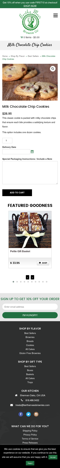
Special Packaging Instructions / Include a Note (27, 158)
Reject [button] (30, 463)
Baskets (30, 374)
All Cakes (30, 349)
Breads (30, 341)
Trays (30, 382)
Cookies (30, 345)
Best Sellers (33, 56)
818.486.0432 (32, 400)
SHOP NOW (30, 5)
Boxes (30, 370)
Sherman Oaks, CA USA (32, 395)
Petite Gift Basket (20, 251)
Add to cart (17, 193)
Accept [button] (53, 457)
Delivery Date (9, 147)
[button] (53, 68)
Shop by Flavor (18, 56)
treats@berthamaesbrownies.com (33, 405)
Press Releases (30, 442)
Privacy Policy (30, 434)
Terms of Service (30, 438)
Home (5, 56)
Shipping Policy (30, 430)
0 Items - (30, 37)
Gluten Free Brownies (30, 353)
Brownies (30, 337)
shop (44, 263)
